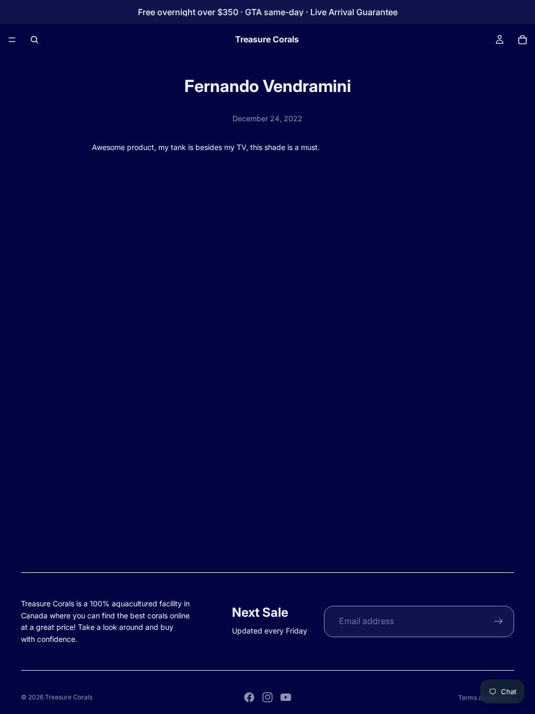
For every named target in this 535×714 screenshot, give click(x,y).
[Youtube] (286, 697)
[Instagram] (267, 697)
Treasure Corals (68, 697)
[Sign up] (498, 621)
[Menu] (12, 40)
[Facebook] (249, 697)
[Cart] (522, 39)
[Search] (34, 39)
